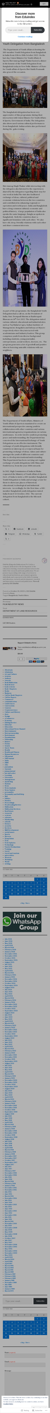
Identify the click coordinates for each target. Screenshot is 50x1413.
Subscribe (38, 30)
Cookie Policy (8, 1404)
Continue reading (25, 37)
